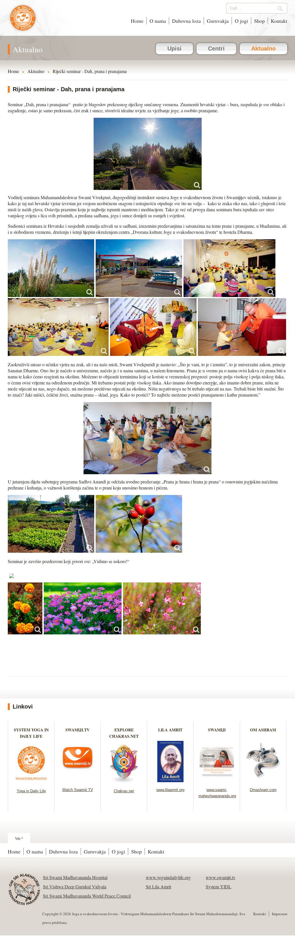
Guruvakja (218, 20)
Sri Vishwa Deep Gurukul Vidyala (74, 886)
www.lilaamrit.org (170, 790)
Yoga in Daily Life (31, 791)
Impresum (279, 913)
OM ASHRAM (263, 730)
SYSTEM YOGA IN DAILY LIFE (31, 733)
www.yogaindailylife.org (168, 877)
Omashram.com (263, 790)
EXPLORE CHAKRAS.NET (124, 733)
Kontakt (279, 20)
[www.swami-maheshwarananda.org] (217, 780)
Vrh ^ (19, 838)
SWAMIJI (217, 730)
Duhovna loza (186, 20)
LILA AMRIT (170, 730)
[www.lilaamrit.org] (170, 780)
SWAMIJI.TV (77, 730)
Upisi (174, 48)
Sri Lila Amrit (158, 886)
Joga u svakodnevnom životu (23, 21)
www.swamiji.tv (220, 877)
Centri (216, 48)
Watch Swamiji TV (77, 790)
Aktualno (263, 48)
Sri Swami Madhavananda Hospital (75, 877)
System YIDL (218, 886)
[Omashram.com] (263, 780)
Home (137, 20)
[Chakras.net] (124, 781)
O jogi (241, 20)
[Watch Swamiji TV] (77, 780)
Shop (259, 20)
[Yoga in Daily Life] (31, 781)
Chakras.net (124, 791)
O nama (158, 20)
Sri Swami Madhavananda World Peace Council (87, 896)
